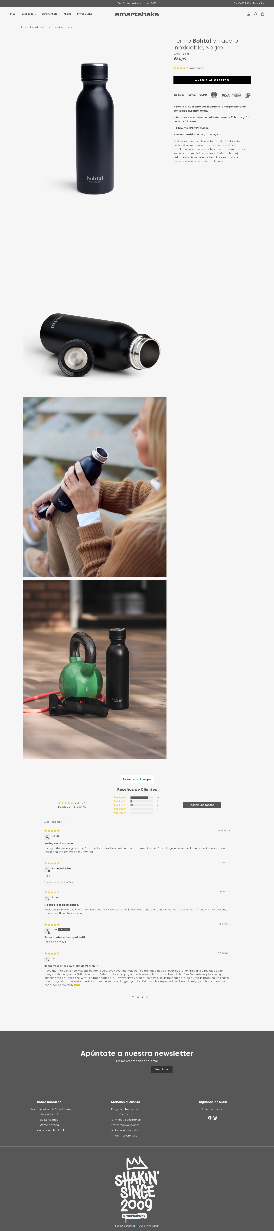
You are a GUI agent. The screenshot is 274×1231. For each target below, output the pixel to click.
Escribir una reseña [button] (201, 805)
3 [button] (138, 997)
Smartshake (128, 1226)
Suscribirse (161, 1069)
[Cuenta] (248, 14)
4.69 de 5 (80, 803)
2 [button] (133, 997)
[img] (52, 831)
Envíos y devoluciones (125, 1125)
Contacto (125, 1114)
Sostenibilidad (49, 1120)
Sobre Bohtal (49, 1114)
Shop (13, 14)
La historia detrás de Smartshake (49, 1109)
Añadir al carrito (212, 80)
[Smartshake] (137, 14)
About (67, 14)
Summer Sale (49, 14)
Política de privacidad (125, 1130)
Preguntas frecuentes (125, 1109)
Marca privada (49, 1125)
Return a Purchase (125, 1135)
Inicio (24, 27)
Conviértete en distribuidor (49, 1130)
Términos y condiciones (125, 1120)
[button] (181, 68)
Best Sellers (29, 14)
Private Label (85, 14)
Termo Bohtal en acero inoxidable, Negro (52, 27)
